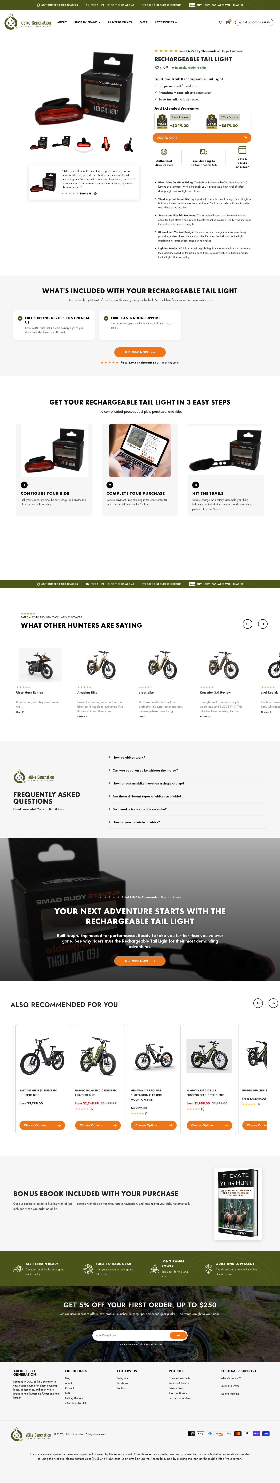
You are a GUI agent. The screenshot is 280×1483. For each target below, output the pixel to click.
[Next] (263, 624)
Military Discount (74, 1398)
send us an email (125, 1459)
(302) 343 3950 (230, 1386)
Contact (69, 1388)
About (68, 1383)
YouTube (121, 1388)
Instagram (122, 1378)
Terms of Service (178, 1393)
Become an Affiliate (180, 1398)
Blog (67, 1378)
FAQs (68, 1393)
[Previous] (247, 624)
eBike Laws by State (76, 1403)
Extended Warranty (179, 1378)
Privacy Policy (177, 1388)
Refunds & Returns (179, 1383)
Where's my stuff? (231, 1378)
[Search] (221, 22)
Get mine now (136, 352)
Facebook (122, 1383)
